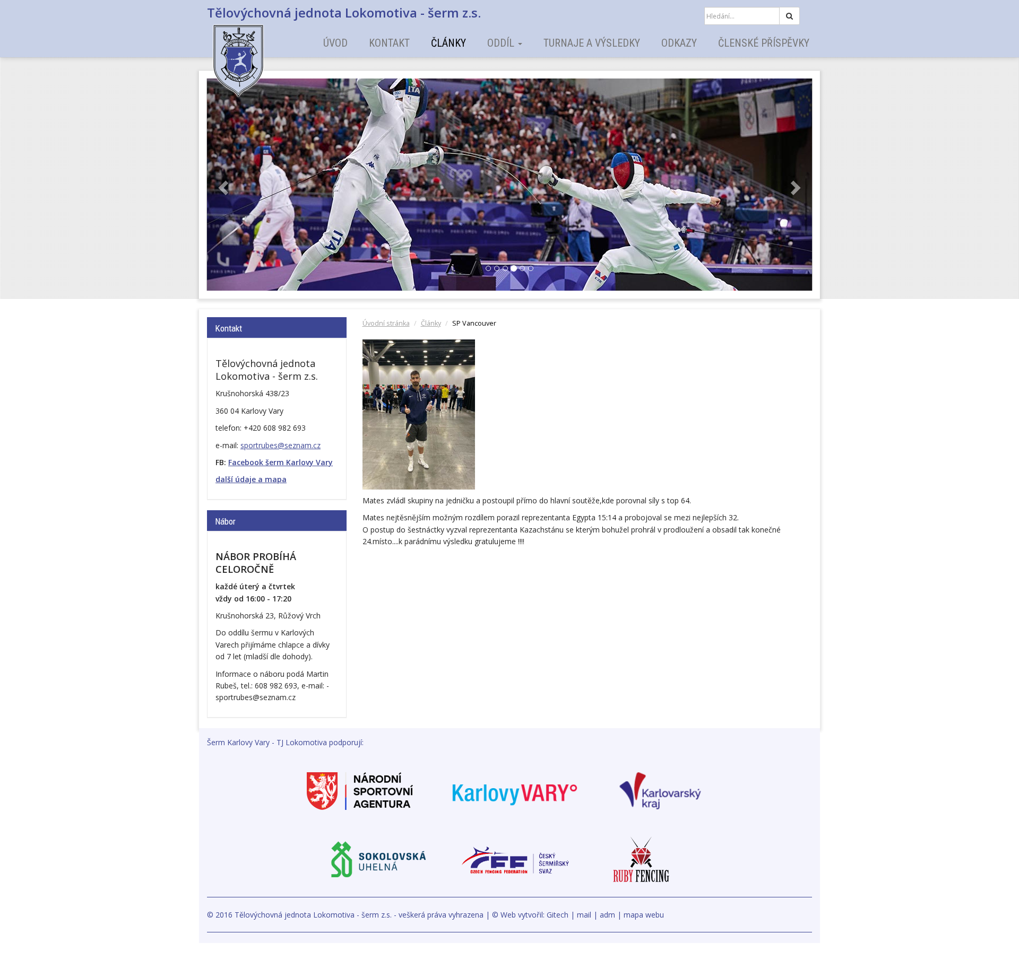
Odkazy (679, 43)
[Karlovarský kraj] (660, 790)
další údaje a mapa (251, 479)
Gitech (557, 915)
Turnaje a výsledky (591, 43)
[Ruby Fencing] (641, 859)
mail (584, 915)
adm (607, 915)
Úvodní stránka (386, 323)
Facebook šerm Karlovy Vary (280, 462)
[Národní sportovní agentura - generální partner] (360, 790)
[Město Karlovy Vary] (514, 790)
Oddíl (502, 43)
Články (448, 43)
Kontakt (389, 43)
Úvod (335, 43)
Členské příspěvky (763, 43)
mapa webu (644, 915)
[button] (222, 184)
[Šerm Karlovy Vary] (257, 53)
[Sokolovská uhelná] (378, 859)
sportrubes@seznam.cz (280, 445)
